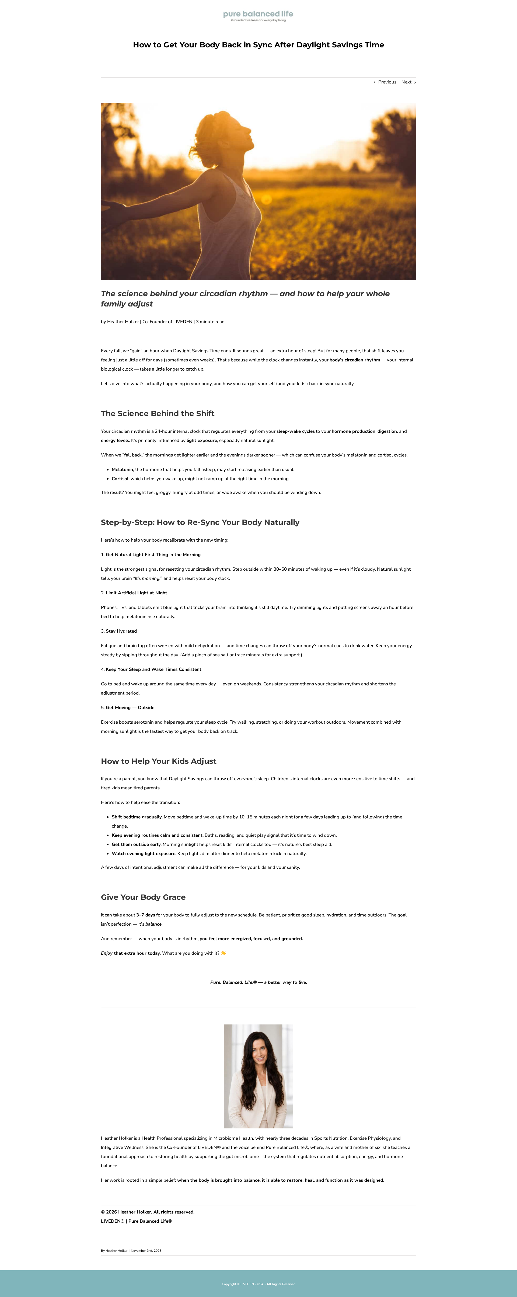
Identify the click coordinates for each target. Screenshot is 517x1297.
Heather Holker (116, 1251)
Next (406, 82)
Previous (387, 82)
